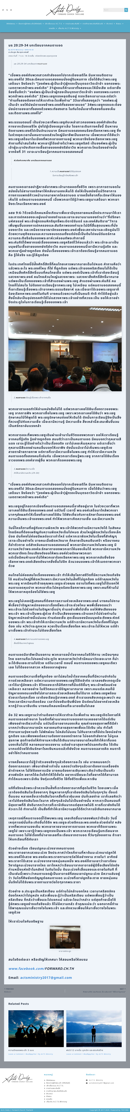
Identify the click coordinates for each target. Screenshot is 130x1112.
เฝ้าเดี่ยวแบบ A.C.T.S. (53, 24)
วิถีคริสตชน (10, 24)
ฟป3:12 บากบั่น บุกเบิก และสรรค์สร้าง (84, 1050)
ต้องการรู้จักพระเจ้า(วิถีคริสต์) (30, 24)
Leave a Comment (16, 1054)
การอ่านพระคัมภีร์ (72, 24)
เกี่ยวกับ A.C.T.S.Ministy (68, 28)
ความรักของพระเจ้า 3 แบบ (21, 1050)
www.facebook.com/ (26, 968)
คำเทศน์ (109, 24)
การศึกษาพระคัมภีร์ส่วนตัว (93, 24)
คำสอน (118, 24)
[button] (12, 23)
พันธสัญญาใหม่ (31, 1054)
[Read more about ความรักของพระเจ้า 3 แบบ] (36, 1028)
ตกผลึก (52, 28)
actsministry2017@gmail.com (46, 977)
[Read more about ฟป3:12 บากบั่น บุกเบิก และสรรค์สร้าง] (94, 1028)
